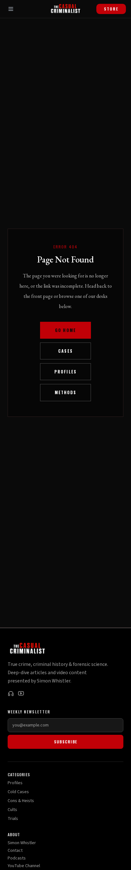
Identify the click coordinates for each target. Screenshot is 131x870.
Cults (12, 810)
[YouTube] (21, 693)
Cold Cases (18, 792)
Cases (65, 351)
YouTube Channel (24, 866)
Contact (15, 850)
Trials (13, 818)
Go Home (65, 330)
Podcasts (17, 858)
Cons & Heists (21, 801)
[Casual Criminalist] (65, 9)
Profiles (65, 372)
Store (111, 8)
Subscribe (65, 741)
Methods (65, 392)
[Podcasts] (11, 693)
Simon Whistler (22, 843)
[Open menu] (11, 9)
